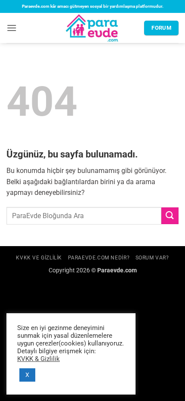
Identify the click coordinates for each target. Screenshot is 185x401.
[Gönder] (170, 215)
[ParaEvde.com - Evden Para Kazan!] (92, 28)
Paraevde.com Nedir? (99, 258)
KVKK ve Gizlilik (39, 258)
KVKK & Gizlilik (38, 359)
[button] (11, 27)
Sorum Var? (152, 258)
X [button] (27, 374)
